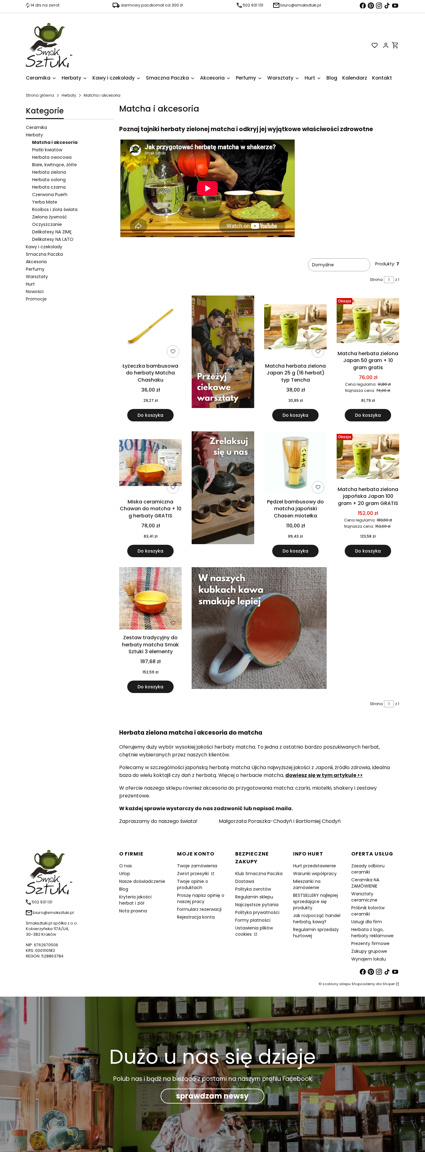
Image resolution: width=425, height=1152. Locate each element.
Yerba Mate (44, 202)
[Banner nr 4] (223, 494)
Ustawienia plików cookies (254, 931)
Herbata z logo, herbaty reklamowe (372, 932)
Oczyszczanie (47, 224)
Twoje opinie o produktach (192, 884)
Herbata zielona (49, 172)
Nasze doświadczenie (142, 881)
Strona (376, 279)
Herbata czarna (49, 187)
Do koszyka (150, 415)
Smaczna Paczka (44, 254)
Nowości (35, 291)
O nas (125, 866)
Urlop (124, 873)
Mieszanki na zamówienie (306, 884)
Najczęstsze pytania (256, 905)
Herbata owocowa (52, 157)
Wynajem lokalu (368, 959)
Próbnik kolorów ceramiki (368, 911)
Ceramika (36, 127)
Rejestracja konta (196, 917)
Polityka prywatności (257, 912)
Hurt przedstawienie (314, 866)
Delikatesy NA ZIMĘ (52, 232)
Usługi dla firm (366, 922)
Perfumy (35, 269)
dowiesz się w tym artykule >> (324, 775)
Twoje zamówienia (197, 866)
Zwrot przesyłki (193, 873)
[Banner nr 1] (223, 358)
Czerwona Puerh (50, 194)
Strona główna (40, 95)
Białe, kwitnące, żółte (54, 165)
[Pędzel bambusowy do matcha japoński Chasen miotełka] (295, 463)
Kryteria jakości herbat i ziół (135, 900)
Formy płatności (252, 920)
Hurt (30, 284)
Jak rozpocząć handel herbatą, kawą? (316, 918)
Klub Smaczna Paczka (259, 873)
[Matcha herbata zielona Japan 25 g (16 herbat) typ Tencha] (295, 328)
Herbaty (69, 95)
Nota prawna (133, 911)
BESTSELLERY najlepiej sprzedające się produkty (315, 901)
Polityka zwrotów (253, 889)
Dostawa (244, 881)
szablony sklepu (336, 983)
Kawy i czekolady (44, 247)
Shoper (389, 983)
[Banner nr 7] (259, 630)
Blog (123, 889)
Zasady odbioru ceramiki (368, 869)
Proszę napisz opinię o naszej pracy (200, 898)
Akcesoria (36, 262)
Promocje (36, 299)
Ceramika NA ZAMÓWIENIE (365, 883)
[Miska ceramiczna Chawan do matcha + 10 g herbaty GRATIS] (150, 463)
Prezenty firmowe (370, 943)
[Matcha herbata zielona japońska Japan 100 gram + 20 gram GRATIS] (368, 457)
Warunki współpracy (315, 873)
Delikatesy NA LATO (52, 239)
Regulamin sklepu (254, 897)
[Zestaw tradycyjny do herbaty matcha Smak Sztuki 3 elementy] (150, 599)
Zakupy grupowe (369, 951)
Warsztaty (37, 276)
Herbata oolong (49, 180)
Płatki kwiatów (47, 150)
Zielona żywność (49, 217)
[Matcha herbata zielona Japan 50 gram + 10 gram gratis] (368, 322)
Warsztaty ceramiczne (364, 897)
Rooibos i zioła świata (54, 209)
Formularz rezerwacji (199, 909)
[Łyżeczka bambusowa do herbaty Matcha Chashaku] (150, 328)
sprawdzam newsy (212, 1096)
